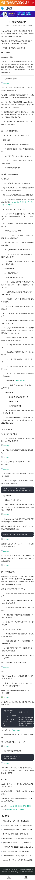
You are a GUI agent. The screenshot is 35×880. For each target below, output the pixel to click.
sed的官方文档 (20, 381)
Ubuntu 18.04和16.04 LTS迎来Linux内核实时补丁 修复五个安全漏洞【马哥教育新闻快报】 (18, 860)
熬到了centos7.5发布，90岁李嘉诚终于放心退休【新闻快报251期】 (18, 842)
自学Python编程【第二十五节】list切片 (16, 834)
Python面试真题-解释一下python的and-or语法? (18, 851)
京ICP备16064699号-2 (12, 871)
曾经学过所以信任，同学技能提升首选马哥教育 (18, 856)
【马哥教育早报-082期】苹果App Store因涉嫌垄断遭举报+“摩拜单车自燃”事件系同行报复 (18, 847)
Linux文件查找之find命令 (15, 810)
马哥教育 (17, 869)
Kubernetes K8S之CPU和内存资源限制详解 (17, 838)
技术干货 (6, 25)
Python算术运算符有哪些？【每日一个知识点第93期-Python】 (18, 830)
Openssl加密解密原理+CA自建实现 (19, 806)
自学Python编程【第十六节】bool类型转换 (17, 825)
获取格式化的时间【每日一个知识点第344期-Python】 (18, 821)
